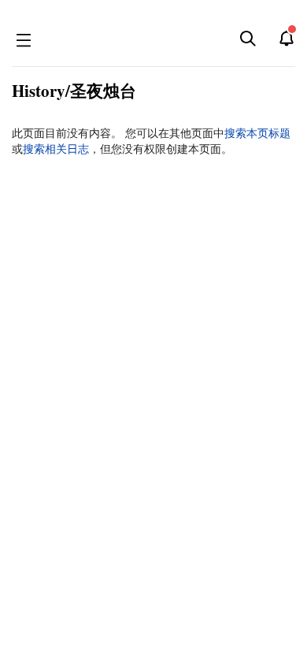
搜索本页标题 (257, 133)
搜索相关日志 (56, 149)
